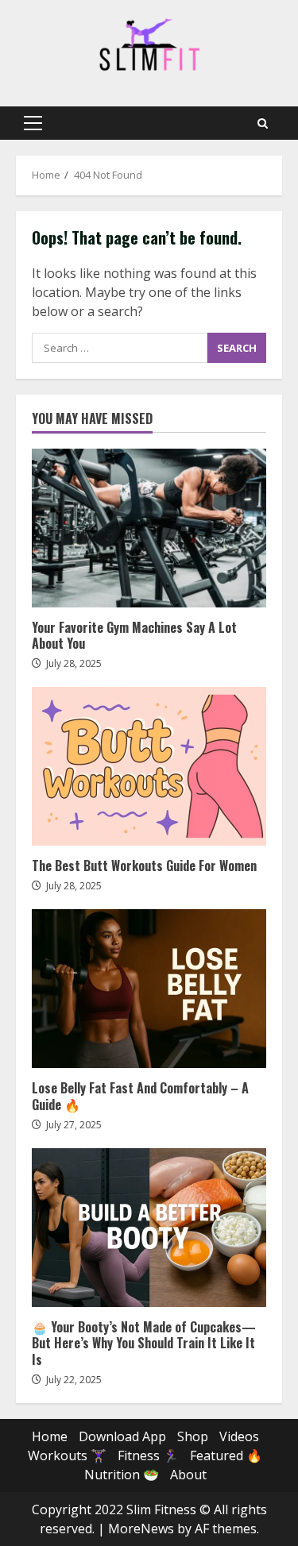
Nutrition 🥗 (121, 1474)
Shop (192, 1436)
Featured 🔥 (226, 1455)
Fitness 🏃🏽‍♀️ (148, 1455)
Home (50, 1436)
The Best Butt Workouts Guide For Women (149, 766)
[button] (33, 123)
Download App (122, 1436)
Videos (239, 1436)
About (188, 1474)
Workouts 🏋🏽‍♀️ (67, 1455)
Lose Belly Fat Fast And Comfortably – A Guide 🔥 (149, 988)
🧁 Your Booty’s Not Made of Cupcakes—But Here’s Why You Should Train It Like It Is (149, 1227)
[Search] (262, 123)
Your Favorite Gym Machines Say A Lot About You (149, 528)
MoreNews (141, 1528)
